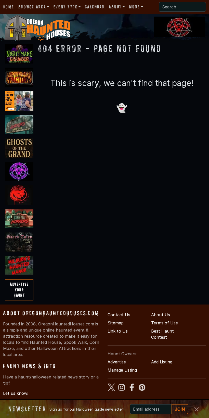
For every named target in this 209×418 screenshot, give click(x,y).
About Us (160, 314)
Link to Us (118, 331)
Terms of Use (164, 322)
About (115, 6)
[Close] (196, 409)
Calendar (94, 6)
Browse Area (32, 6)
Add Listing (161, 361)
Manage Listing (122, 370)
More (134, 6)
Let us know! (15, 393)
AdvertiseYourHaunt (19, 289)
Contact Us (119, 314)
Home (8, 6)
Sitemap (116, 322)
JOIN (180, 409)
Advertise (117, 361)
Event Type (65, 6)
